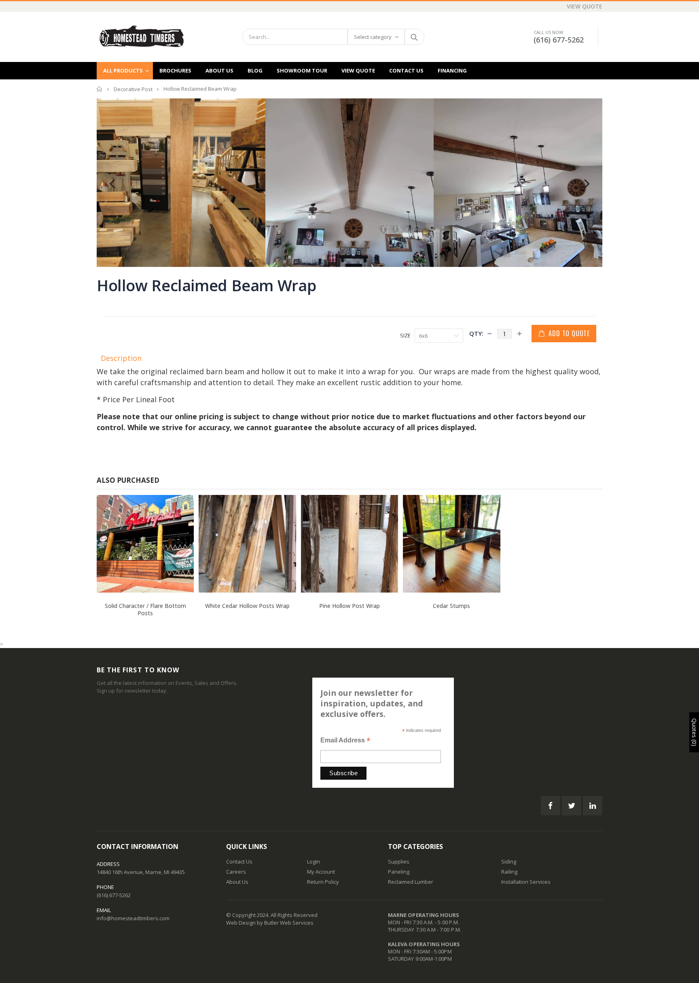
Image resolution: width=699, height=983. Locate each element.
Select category (373, 37)
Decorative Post (133, 89)
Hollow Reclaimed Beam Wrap (206, 285)
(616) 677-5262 (559, 40)
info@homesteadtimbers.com (133, 918)
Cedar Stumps (451, 606)
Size (405, 335)
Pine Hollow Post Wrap (349, 606)
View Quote (584, 6)
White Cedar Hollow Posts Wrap (247, 606)
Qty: (476, 333)
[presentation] (112, 182)
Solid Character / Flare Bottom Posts (145, 609)
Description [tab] (121, 358)
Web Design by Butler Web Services (269, 922)
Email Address (345, 741)
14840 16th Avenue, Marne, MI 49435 (141, 872)
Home (100, 89)
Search (414, 37)
